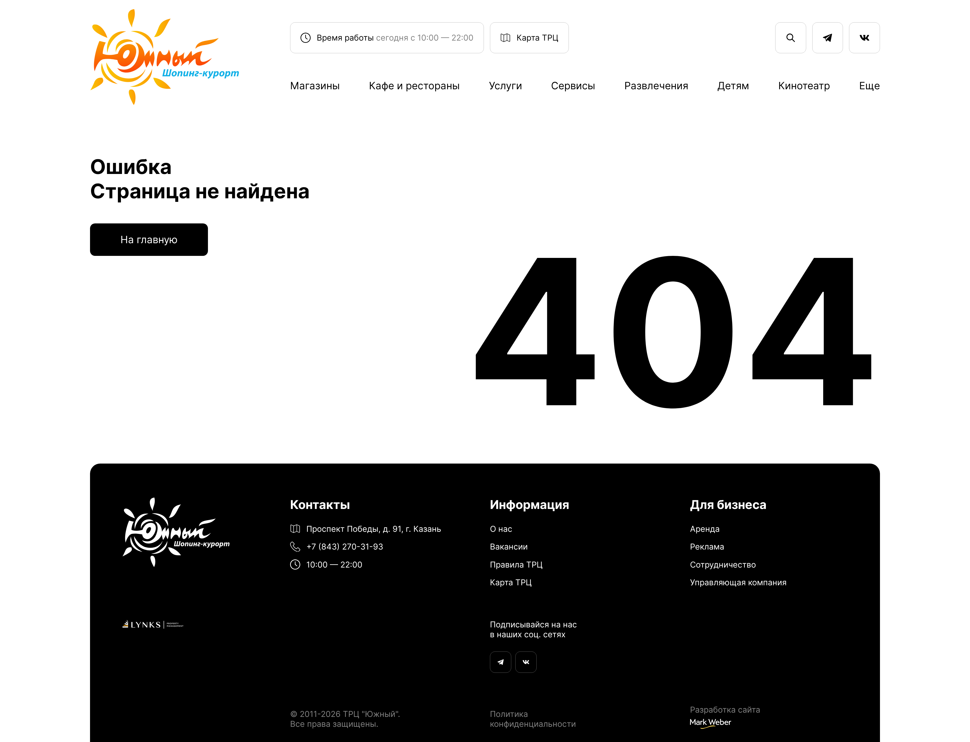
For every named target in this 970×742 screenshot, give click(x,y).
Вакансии (509, 547)
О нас (501, 529)
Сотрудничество (723, 565)
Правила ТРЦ (516, 565)
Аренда (705, 529)
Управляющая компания (738, 582)
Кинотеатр (804, 86)
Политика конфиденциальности (533, 719)
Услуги (505, 86)
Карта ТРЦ (537, 38)
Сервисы (573, 86)
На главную (149, 239)
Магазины (315, 86)
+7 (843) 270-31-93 (344, 547)
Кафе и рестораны (414, 86)
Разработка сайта (725, 710)
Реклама (707, 547)
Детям (733, 86)
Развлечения (656, 86)
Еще (869, 86)
